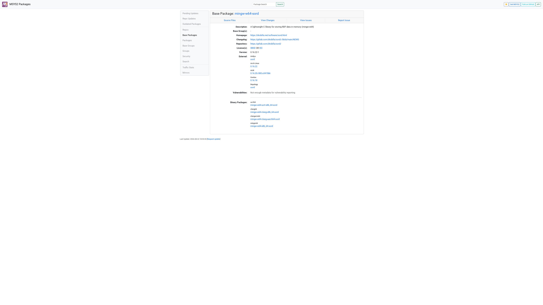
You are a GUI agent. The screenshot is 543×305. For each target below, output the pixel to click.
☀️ (506, 4)
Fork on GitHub (528, 4)
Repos (185, 30)
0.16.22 (253, 66)
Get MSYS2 (514, 4)
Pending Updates (190, 13)
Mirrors (186, 72)
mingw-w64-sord (247, 13)
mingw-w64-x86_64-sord (261, 126)
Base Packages (190, 35)
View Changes (267, 20)
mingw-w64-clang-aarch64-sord (265, 119)
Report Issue (344, 20)
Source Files (230, 20)
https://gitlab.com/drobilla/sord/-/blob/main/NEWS (274, 39)
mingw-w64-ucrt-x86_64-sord (263, 105)
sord (252, 59)
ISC (261, 48)
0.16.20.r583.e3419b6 (260, 73)
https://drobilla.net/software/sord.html (268, 35)
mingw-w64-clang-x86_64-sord (264, 112)
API (538, 4)
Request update (213, 139)
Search (280, 4)
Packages (187, 40)
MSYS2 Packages (20, 4)
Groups (186, 51)
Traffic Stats (188, 67)
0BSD (253, 48)
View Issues (306, 20)
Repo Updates (189, 18)
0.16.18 (253, 80)
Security (186, 56)
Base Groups (189, 45)
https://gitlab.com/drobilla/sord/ (265, 44)
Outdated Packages (192, 24)
